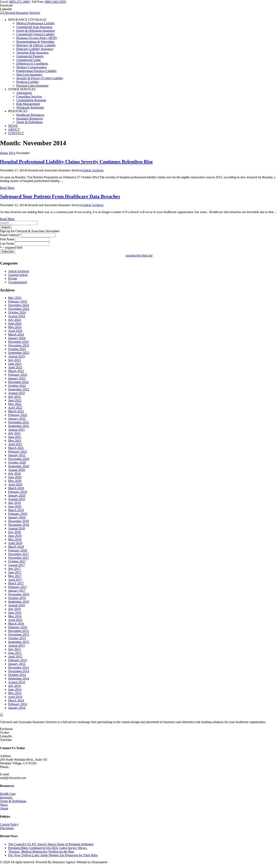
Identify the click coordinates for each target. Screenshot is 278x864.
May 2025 (14, 298)
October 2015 (17, 638)
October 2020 (17, 462)
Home (4, 153)
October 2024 (17, 312)
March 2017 (16, 583)
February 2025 (17, 301)
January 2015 (16, 664)
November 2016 (18, 594)
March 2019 (16, 510)
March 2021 (16, 448)
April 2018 (15, 543)
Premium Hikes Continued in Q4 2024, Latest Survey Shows (48, 848)
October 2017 (17, 561)
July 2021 (14, 433)
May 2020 (14, 481)
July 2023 (14, 360)
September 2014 (18, 678)
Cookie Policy (9, 824)
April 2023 (15, 367)
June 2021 (14, 437)
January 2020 (16, 495)
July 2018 (14, 532)
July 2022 (14, 396)
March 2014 (16, 700)
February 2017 (17, 587)
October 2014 (17, 675)
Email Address (10, 235)
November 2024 (18, 309)
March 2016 (16, 623)
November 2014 (18, 671)
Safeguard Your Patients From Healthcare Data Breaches (60, 196)
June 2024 (14, 323)
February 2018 (17, 550)
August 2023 (16, 356)
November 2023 (18, 345)
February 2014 (17, 704)
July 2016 (14, 609)
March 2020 (16, 488)
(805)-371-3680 (19, 1)
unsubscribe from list (139, 255)
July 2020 (14, 473)
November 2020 (18, 459)
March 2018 (16, 546)
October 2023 (17, 349)
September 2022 (18, 389)
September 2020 (18, 466)
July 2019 (14, 502)
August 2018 (16, 528)
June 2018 (14, 535)
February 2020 (17, 492)
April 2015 (15, 656)
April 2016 (15, 620)
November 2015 (18, 634)
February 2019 (17, 513)
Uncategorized (17, 282)
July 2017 (14, 568)
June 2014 (14, 689)
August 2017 (16, 565)
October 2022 (17, 385)
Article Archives (92, 170)
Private (12, 278)
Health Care (7, 793)
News (4, 804)
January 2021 (16, 455)
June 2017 (14, 572)
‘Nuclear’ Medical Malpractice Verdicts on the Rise (41, 851)
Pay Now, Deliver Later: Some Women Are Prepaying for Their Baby (53, 855)
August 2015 (16, 645)
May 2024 (14, 327)
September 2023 (18, 352)
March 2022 (16, 411)
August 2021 (16, 429)
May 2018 (14, 539)
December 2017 (18, 554)
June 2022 (14, 400)
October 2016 (17, 598)
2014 (12, 153)
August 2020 (16, 470)
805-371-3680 (9, 770)
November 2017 (18, 557)
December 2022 (18, 382)
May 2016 (14, 616)
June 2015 (14, 653)
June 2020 (14, 477)
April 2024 (15, 330)
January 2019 (16, 517)
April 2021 (15, 444)
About (4, 808)
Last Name (7, 243)
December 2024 (18, 305)
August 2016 (16, 605)
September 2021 (18, 426)
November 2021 (18, 422)
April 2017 (15, 579)
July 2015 (14, 649)
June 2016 (14, 612)
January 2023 (16, 378)
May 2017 (14, 576)
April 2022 (15, 407)
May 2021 (14, 440)
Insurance (6, 797)
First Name (7, 239)
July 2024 (14, 319)
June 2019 (14, 506)
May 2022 (14, 404)
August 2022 (16, 393)
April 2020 (15, 484)
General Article (18, 275)
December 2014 (18, 667)
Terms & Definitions (13, 801)
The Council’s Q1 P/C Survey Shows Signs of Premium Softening (50, 844)
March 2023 (16, 371)
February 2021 (17, 451)
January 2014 (16, 707)
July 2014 (14, 685)
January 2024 (16, 338)
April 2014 (15, 696)
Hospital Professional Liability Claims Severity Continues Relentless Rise (76, 161)
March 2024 (16, 334)
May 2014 (14, 693)
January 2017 (16, 590)
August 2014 (16, 682)
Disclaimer (7, 828)
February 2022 (17, 415)
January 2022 (16, 418)
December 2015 (18, 631)
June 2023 (14, 363)
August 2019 (16, 499)
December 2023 (18, 341)
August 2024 (16, 316)
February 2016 (17, 627)
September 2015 (18, 642)
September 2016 (18, 601)
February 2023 (17, 374)
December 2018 (18, 521)
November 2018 (18, 524)
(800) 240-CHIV (56, 1)
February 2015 (17, 660)
